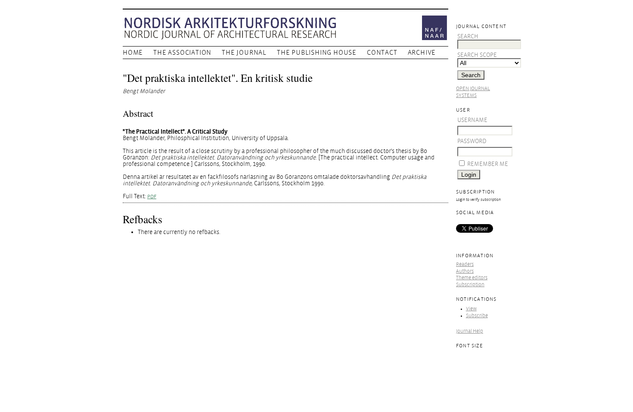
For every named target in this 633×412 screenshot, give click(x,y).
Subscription (470, 284)
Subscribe (477, 315)
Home (133, 52)
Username (472, 120)
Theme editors (471, 278)
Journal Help (469, 331)
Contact (382, 52)
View (471, 309)
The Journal (244, 52)
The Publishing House (317, 52)
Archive (422, 52)
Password (472, 141)
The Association (182, 52)
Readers (465, 264)
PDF (151, 197)
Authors (465, 271)
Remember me (487, 164)
